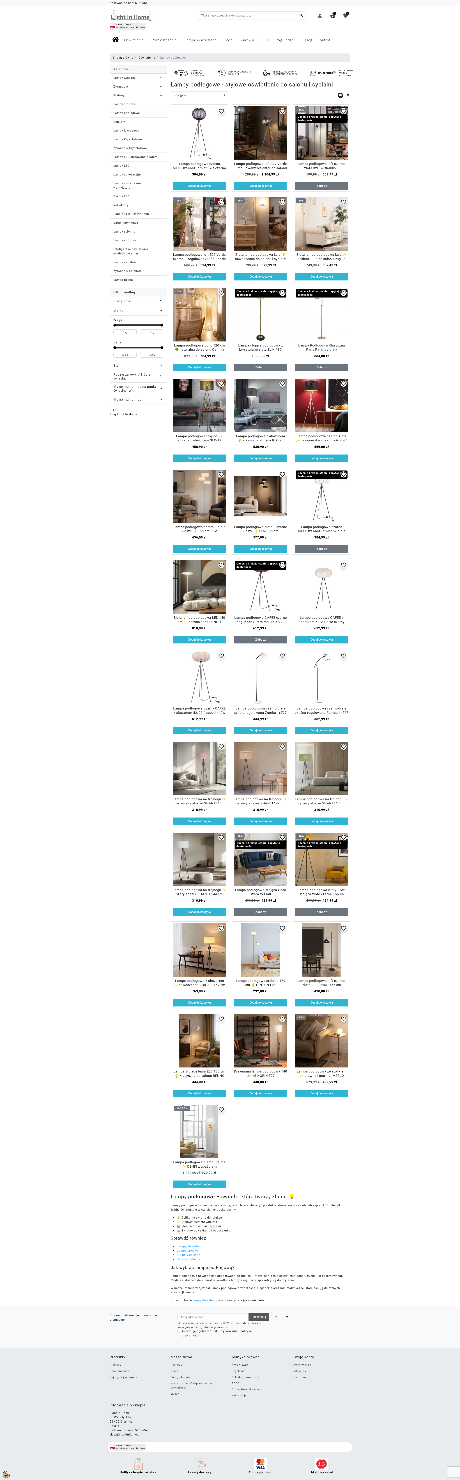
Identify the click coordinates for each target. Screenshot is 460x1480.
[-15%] (260, 133)
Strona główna (122, 57)
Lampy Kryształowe (127, 139)
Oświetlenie (147, 57)
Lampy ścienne (124, 231)
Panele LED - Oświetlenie (131, 214)
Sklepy (175, 1393)
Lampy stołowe (124, 104)
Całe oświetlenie (188, 1259)
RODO (235, 1383)
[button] (332, 15)
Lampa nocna (123, 280)
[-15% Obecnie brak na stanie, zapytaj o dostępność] (321, 133)
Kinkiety (119, 121)
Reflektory (120, 205)
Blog (114, 410)
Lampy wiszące (124, 77)
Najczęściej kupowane (124, 1377)
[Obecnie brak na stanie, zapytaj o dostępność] (260, 314)
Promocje (116, 1365)
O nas (174, 1371)
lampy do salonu (204, 1300)
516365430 (143, 3)
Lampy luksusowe (126, 130)
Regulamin (238, 1371)
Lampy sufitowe (125, 240)
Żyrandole (120, 86)
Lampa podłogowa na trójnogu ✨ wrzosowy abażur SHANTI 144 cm (199, 803)
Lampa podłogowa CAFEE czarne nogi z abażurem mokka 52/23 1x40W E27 (260, 622)
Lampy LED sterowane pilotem (135, 157)
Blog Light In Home (123, 414)
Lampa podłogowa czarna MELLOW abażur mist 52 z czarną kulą (199, 168)
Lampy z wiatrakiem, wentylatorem (128, 185)
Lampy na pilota (125, 262)
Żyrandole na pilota (127, 271)
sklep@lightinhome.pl (125, 1434)
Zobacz (321, 186)
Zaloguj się (300, 1371)
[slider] (114, 325)
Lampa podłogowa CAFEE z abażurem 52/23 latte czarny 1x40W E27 (322, 622)
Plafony (119, 95)
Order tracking (302, 1365)
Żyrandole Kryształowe (130, 148)
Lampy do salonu (189, 1246)
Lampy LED (121, 165)
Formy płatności (181, 1377)
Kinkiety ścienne (188, 1255)
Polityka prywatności (245, 1377)
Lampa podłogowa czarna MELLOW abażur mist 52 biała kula (322, 531)
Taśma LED (121, 196)
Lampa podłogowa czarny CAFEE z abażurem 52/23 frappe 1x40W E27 (199, 712)
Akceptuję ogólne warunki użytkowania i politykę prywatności (217, 1333)
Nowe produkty (119, 1371)
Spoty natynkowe (125, 222)
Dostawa (176, 1365)
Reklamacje (239, 1395)
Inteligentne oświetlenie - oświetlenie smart (132, 251)
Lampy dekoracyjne (127, 174)
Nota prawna (240, 1365)
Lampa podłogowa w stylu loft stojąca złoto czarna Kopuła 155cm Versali (322, 894)
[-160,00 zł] (199, 1131)
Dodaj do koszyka (199, 186)
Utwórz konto (301, 1377)
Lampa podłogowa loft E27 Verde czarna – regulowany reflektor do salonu (199, 259)
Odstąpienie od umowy (246, 1389)
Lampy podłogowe (126, 113)
